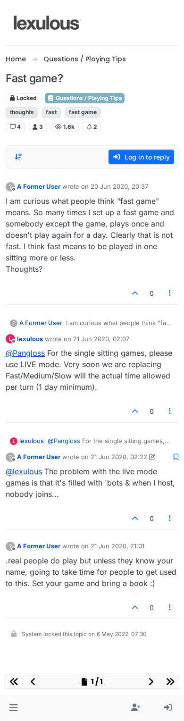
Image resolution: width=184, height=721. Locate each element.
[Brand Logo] (47, 22)
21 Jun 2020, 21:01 (117, 546)
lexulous (30, 339)
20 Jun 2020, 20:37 (119, 186)
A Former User (38, 186)
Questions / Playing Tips (88, 97)
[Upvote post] (134, 293)
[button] (13, 707)
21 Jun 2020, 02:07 (101, 339)
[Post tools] (170, 293)
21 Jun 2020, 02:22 (119, 457)
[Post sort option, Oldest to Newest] (18, 156)
